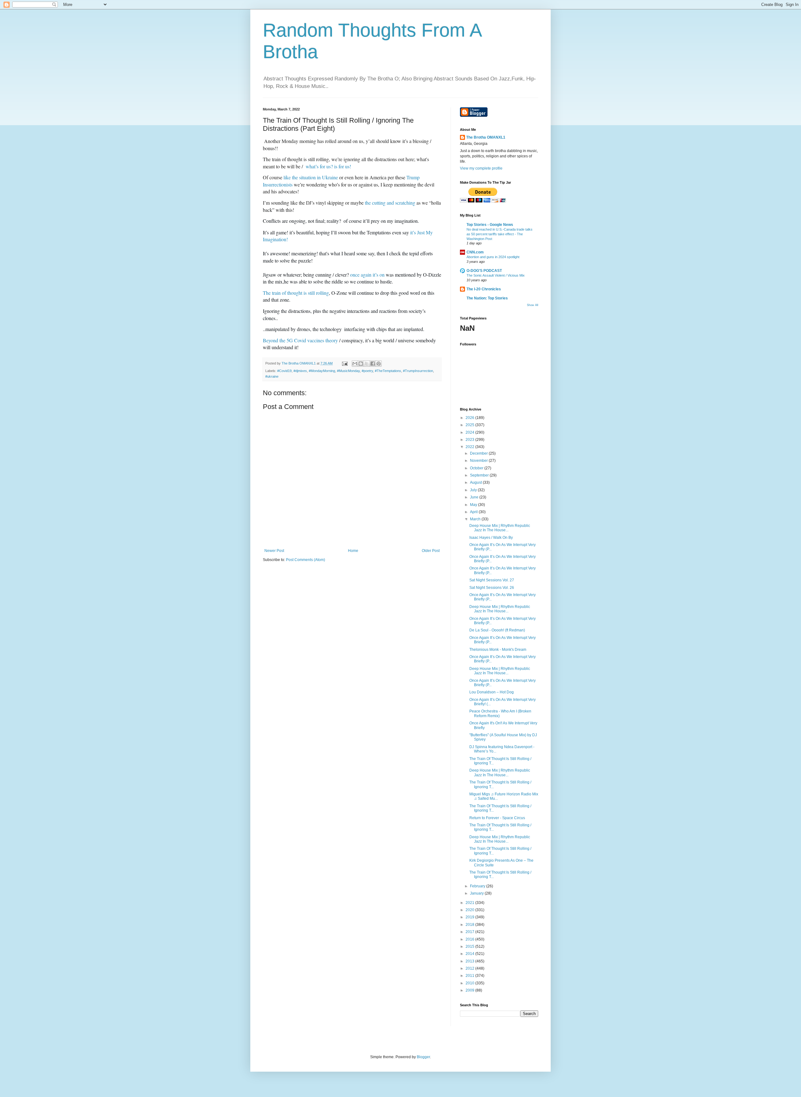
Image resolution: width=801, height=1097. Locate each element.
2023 (470, 439)
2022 (470, 447)
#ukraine (271, 376)
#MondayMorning (322, 371)
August (476, 482)
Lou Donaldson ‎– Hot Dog (491, 692)
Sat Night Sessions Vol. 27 (491, 580)
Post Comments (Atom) (305, 560)
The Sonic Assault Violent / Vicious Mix (496, 275)
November (479, 460)
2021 (470, 903)
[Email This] (355, 363)
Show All (532, 305)
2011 (470, 975)
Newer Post (274, 550)
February (478, 886)
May (474, 505)
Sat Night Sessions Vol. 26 (491, 587)
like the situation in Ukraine (310, 177)
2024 (470, 432)
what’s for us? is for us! (328, 166)
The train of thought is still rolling (296, 292)
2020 (470, 910)
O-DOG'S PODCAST (484, 270)
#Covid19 (284, 371)
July (474, 490)
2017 (470, 932)
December (479, 453)
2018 (470, 924)
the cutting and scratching (390, 202)
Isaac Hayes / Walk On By (491, 537)
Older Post (431, 550)
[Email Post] (344, 363)
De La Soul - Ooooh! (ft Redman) (497, 630)
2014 (470, 954)
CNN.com (475, 252)
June (474, 497)
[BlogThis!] (361, 363)
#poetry (367, 371)
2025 (470, 425)
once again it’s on (367, 274)
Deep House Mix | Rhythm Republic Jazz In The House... (499, 527)
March (476, 519)
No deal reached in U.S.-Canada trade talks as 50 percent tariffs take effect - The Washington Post (500, 234)
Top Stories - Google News (490, 224)
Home (353, 550)
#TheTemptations (388, 371)
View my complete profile (481, 168)
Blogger (423, 1057)
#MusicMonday (348, 371)
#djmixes (300, 371)
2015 (470, 946)
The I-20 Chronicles (484, 289)
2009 (470, 990)
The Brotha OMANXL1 (485, 137)
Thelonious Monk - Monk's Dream (497, 649)
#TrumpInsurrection (418, 371)
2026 (470, 418)
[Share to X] (367, 363)
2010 (470, 983)
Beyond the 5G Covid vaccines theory (300, 340)
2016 (470, 939)
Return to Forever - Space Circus (497, 818)
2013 (470, 961)
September (480, 475)
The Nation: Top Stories (487, 298)
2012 (470, 968)
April (474, 512)
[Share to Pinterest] (378, 363)
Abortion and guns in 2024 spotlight (493, 257)
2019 (470, 917)
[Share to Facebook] (373, 363)
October (477, 468)
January (477, 893)
